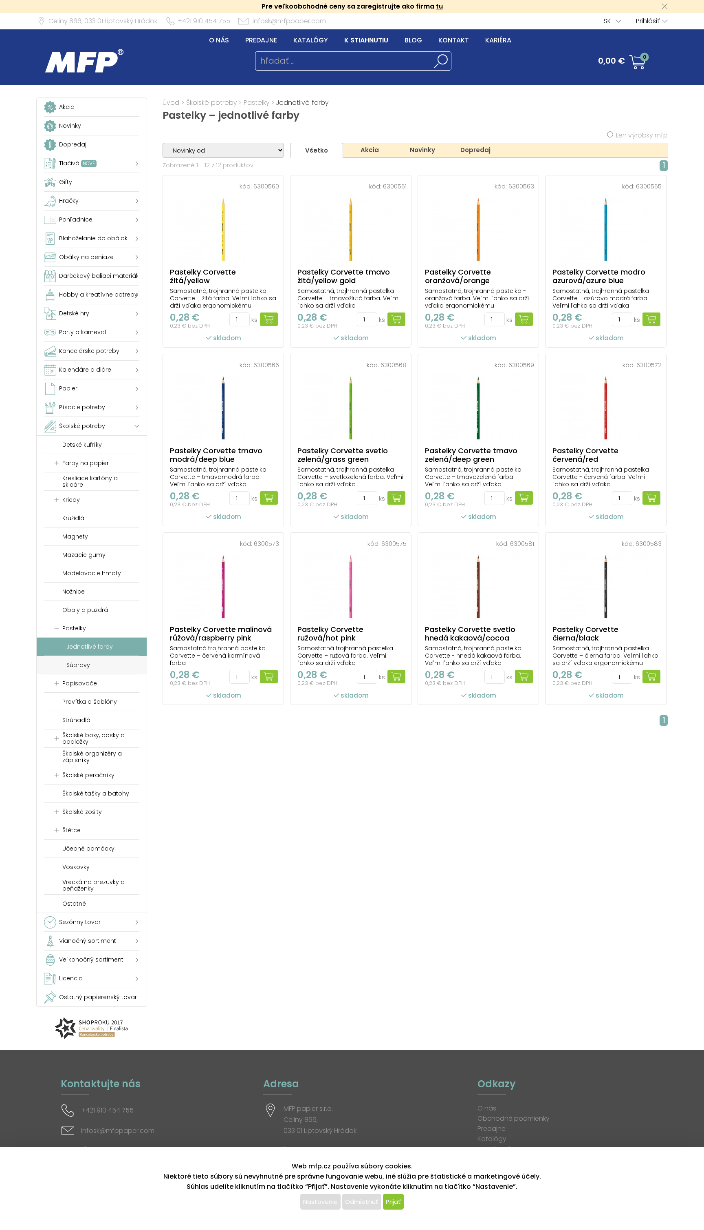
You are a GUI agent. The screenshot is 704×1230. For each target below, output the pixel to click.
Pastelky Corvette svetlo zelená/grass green (342, 454)
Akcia (370, 150)
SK (607, 21)
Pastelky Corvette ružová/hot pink (330, 633)
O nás (219, 40)
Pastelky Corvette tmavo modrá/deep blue (216, 454)
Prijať (393, 1201)
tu (439, 6)
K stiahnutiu (366, 40)
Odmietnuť (361, 1201)
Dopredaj (475, 150)
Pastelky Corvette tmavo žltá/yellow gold (343, 276)
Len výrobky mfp (642, 135)
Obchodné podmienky (513, 1118)
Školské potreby (211, 102)
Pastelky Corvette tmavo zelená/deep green (471, 454)
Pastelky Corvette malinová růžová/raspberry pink (221, 633)
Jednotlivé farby (302, 102)
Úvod (171, 102)
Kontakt (453, 40)
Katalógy (310, 40)
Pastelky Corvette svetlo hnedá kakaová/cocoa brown (470, 638)
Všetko (316, 150)
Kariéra (498, 40)
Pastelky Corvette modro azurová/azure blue (598, 276)
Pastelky (256, 102)
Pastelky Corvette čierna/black (585, 633)
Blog (413, 40)
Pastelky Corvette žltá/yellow (203, 276)
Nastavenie (320, 1201)
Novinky (422, 150)
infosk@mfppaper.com (289, 21)
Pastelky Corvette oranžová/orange (458, 276)
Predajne (261, 40)
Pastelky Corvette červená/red (585, 454)
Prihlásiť (648, 21)
